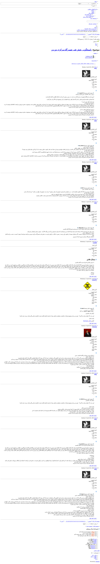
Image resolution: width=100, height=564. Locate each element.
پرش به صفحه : (93, 36)
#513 (96, 162)
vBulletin (97, 561)
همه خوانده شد (88, 14)
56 (71, 34)
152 (67, 34)
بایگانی (95, 558)
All (96, 45)
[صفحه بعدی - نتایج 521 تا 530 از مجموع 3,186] (64, 34)
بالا (96, 559)
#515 (96, 241)
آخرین (62, 34)
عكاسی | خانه (94, 556)
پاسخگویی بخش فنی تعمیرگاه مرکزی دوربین (71, 49)
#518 (96, 373)
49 (81, 34)
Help (96, 1)
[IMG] (95, 541)
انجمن (95, 27)
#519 (96, 418)
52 (77, 34)
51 (78, 34)
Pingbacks (93, 547)
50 (79, 34)
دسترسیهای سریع (90, 15)
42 (84, 34)
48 (82, 34)
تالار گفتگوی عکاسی (92, 9)
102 (69, 34)
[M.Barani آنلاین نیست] (87, 336)
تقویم (93, 12)
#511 (96, 67)
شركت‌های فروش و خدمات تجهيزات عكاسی (87, 30)
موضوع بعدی (89, 526)
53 (75, 34)
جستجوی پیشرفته (93, 23)
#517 (96, 325)
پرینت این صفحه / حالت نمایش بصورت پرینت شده (83, 63)
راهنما (92, 10)
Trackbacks (92, 545)
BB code (95, 539)
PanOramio (85, 320)
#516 (96, 278)
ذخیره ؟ (93, 5)
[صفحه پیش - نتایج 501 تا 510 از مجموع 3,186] (87, 34)
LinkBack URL (89, 56)
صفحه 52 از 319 (95, 34)
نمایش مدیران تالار (87, 17)
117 (95, 41)
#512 (96, 119)
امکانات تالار (91, 13)
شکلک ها (95, 540)
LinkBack (95, 53)
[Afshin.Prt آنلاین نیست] (87, 289)
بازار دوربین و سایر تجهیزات (90, 28)
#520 (96, 468)
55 (73, 34)
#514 (96, 201)
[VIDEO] (95, 543)
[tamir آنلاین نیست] (86, 76)
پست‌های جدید (93, 18)
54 (74, 34)
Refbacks (93, 548)
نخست (89, 34)
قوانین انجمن (96, 550)
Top (96, 43)
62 (70, 34)
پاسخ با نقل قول (93, 117)
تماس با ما (94, 555)
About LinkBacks (89, 57)
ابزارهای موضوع (94, 60)
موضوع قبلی (96, 526)
